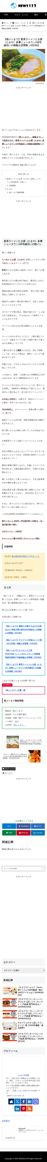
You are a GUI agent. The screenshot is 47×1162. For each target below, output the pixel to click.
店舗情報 (12, 185)
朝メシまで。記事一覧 (15, 690)
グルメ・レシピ (10, 769)
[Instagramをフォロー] (36, 1101)
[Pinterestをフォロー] (23, 1108)
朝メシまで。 (19, 725)
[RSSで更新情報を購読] (30, 1108)
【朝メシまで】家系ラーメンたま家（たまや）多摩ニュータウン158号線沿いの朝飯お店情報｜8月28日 (23, 667)
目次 (20, 174)
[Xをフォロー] (17, 1101)
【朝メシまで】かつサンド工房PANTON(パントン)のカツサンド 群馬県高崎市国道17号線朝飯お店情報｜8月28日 (23, 653)
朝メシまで (8, 773)
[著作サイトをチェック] (11, 1101)
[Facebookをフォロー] (23, 1101)
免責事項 (6, 1121)
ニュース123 (23, 1075)
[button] (42, 868)
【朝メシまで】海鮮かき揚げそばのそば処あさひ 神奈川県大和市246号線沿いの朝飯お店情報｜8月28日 (23, 629)
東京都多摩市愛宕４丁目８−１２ (25, 556)
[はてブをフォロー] (30, 1101)
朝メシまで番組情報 (16, 192)
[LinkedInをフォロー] (17, 1108)
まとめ (9, 189)
